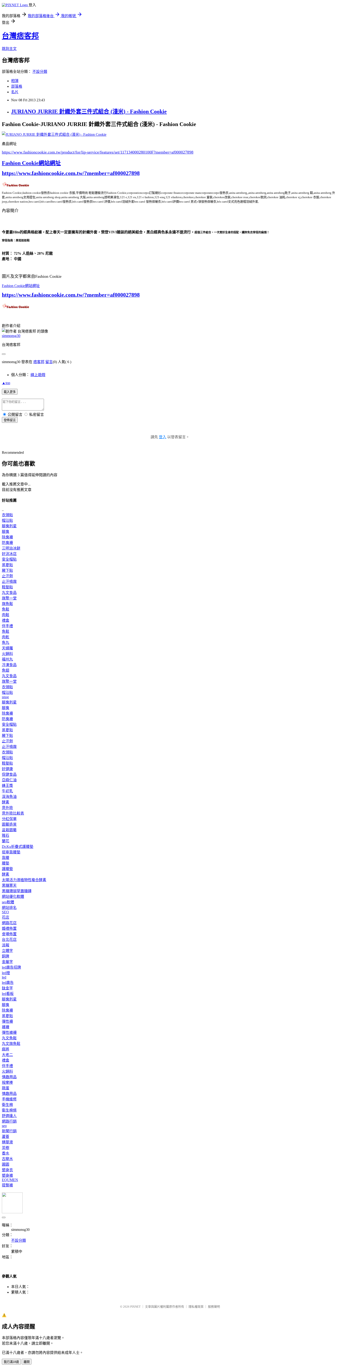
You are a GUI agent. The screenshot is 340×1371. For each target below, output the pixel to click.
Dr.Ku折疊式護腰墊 (17, 847)
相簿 (15, 81)
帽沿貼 (7, 520)
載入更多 (10, 392)
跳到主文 (9, 49)
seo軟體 (8, 902)
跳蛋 (5, 1088)
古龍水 (7, 1159)
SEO (5, 912)
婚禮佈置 (9, 928)
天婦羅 (7, 648)
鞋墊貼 (7, 587)
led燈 (6, 973)
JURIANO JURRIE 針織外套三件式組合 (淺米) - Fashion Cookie (89, 111)
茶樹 (5, 1148)
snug (5, 697)
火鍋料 (7, 654)
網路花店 (9, 923)
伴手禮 (7, 626)
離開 (27, 1362)
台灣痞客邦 (20, 36)
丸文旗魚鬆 (11, 1044)
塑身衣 (7, 1170)
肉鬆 (5, 615)
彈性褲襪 (9, 1032)
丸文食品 (9, 593)
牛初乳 (7, 791)
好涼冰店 (9, 554)
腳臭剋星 (9, 526)
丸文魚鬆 (9, 1038)
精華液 (7, 1142)
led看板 (8, 994)
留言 (49, 362)
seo (4, 1126)
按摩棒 (7, 1082)
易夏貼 (7, 565)
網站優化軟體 (13, 897)
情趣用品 (9, 1077)
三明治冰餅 (11, 548)
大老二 (7, 1055)
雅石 (5, 835)
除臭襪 (7, 537)
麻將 (5, 1049)
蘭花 (5, 841)
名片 (15, 92)
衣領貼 (7, 515)
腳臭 (5, 532)
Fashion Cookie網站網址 (31, 163)
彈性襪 (7, 1021)
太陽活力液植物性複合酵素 (24, 880)
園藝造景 (9, 824)
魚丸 (5, 643)
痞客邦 (38, 362)
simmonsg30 (11, 336)
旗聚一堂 (9, 598)
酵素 (5, 802)
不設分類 (39, 72)
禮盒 (5, 620)
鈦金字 (7, 988)
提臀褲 (7, 1185)
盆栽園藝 (9, 830)
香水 (5, 1153)
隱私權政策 (196, 1306)
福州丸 (7, 659)
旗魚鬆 (7, 604)
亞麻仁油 (9, 780)
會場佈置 (9, 934)
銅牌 (5, 956)
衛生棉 (7, 1105)
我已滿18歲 (11, 1362)
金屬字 (7, 962)
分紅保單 (9, 819)
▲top (6, 383)
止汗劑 (7, 576)
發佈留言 (10, 420)
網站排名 (9, 908)
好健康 (7, 769)
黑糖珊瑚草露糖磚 (16, 891)
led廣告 (8, 983)
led (4, 977)
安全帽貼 (9, 559)
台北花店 (9, 940)
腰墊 (5, 863)
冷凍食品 (9, 665)
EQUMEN (10, 1180)
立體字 (7, 951)
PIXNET (135, 1306)
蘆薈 (5, 1137)
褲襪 (5, 1027)
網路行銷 (9, 1121)
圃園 (5, 1164)
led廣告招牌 (11, 967)
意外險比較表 (13, 813)
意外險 (7, 808)
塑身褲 (7, 1175)
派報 (5, 945)
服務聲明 (214, 1306)
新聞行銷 (9, 1131)
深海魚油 (9, 797)
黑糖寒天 (9, 885)
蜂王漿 (7, 785)
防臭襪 (7, 543)
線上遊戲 (38, 375)
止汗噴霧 (9, 582)
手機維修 (9, 1099)
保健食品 (9, 774)
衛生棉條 (9, 1110)
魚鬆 (5, 609)
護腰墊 (7, 869)
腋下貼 (7, 570)
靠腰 (5, 858)
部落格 (16, 86)
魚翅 (5, 670)
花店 (5, 917)
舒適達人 (9, 1116)
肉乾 (5, 637)
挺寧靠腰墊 (11, 852)
